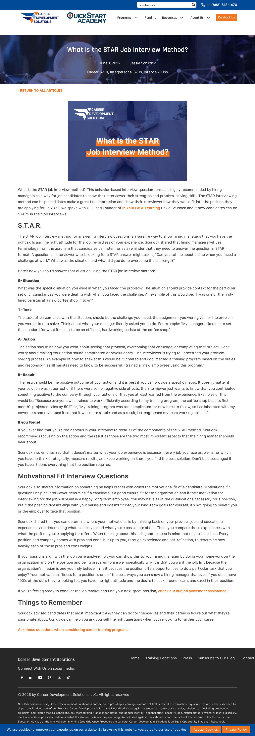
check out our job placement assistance (192, 591)
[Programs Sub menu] (136, 17)
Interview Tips (156, 72)
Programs (124, 17)
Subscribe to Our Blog (216, 658)
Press (187, 658)
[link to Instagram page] (49, 678)
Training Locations (161, 658)
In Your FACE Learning (141, 208)
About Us (197, 17)
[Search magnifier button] (193, 5)
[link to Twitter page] (59, 678)
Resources (169, 17)
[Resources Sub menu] (181, 17)
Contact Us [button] (226, 17)
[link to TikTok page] (68, 678)
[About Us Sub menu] (208, 17)
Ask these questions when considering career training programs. (73, 630)
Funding (150, 17)
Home (134, 658)
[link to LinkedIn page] (30, 678)
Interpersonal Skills (126, 72)
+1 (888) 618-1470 (222, 5)
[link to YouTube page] (40, 678)
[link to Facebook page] (22, 678)
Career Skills (97, 72)
